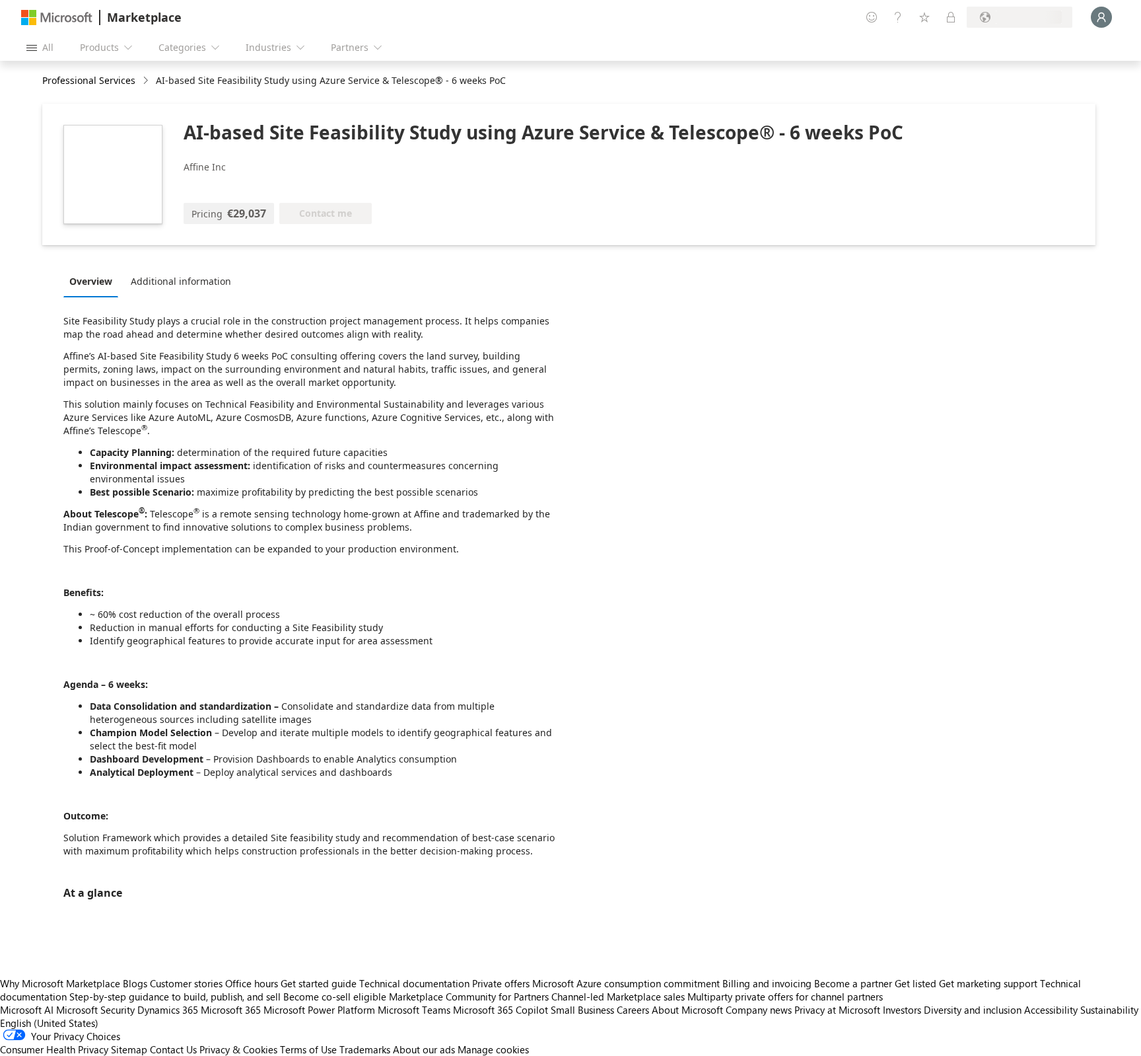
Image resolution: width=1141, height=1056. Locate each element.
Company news (759, 1009)
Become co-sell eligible (334, 996)
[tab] (94, 280)
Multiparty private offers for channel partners (785, 996)
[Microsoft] (56, 17)
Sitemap (129, 1049)
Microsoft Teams (414, 1009)
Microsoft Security (95, 1009)
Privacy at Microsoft (837, 1009)
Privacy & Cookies (238, 1049)
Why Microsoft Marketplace (60, 983)
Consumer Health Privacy (54, 1049)
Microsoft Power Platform (319, 1009)
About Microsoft (687, 1009)
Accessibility (1051, 1009)
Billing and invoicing (767, 983)
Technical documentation (414, 983)
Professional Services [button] (88, 80)
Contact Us (173, 1049)
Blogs (135, 983)
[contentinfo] (147, 81)
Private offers (501, 983)
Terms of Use (308, 1049)
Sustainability (1109, 1009)
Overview (90, 281)
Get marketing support (988, 983)
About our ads (424, 1049)
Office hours (251, 983)
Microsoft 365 (231, 1009)
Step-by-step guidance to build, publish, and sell (175, 996)
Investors (902, 1009)
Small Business (582, 1009)
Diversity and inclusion (972, 1009)
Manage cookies (493, 1049)
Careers (633, 1009)
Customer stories (186, 983)
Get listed (915, 983)
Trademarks (364, 1049)
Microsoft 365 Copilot (500, 1009)
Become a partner (853, 983)
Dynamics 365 (167, 1009)
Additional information (181, 281)
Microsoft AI (26, 1009)
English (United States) (49, 1023)
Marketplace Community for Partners (469, 996)
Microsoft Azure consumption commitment (627, 983)
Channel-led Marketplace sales (618, 996)
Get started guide (319, 983)
